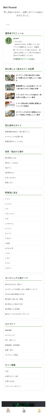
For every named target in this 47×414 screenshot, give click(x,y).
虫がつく (8, 168)
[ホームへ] (23, 406)
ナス (6, 209)
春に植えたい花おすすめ (14, 304)
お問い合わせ (10, 381)
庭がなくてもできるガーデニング (17, 314)
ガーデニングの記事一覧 (14, 136)
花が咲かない (10, 172)
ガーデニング (10, 335)
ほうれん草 (9, 248)
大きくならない (10, 177)
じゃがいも (9, 223)
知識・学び (9, 350)
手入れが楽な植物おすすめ (14, 294)
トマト (7, 199)
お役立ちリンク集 (11, 376)
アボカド (8, 238)
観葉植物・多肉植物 (12, 345)
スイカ (7, 263)
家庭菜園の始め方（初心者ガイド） (18, 132)
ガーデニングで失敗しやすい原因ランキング (21, 289)
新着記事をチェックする (14, 141)
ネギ (6, 218)
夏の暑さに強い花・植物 (14, 299)
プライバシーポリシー (13, 386)
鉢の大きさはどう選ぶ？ (14, 284)
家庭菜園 (8, 330)
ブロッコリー (10, 214)
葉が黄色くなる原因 (12, 309)
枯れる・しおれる (11, 163)
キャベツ (8, 233)
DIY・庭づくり (10, 340)
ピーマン (8, 228)
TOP (7, 371)
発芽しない (9, 182)
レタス (7, 258)
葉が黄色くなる (10, 158)
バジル (7, 253)
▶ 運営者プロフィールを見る (24, 59)
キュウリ (8, 204)
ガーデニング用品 (11, 355)
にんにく (8, 268)
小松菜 (7, 243)
